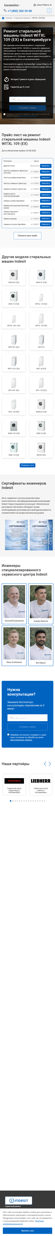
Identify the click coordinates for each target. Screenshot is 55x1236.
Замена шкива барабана (14, 201)
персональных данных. (28, 116)
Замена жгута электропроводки (11, 195)
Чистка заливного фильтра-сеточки (16, 172)
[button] (45, 764)
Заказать (46, 166)
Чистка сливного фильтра (15, 183)
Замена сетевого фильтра (15, 189)
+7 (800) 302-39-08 (20, 10)
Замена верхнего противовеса (11, 213)
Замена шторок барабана (15, 224)
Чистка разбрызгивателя (15, 178)
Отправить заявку (27, 108)
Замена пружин (10, 219)
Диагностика (9, 166)
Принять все (27, 1231)
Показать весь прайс (27, 235)
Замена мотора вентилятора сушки (16, 207)
